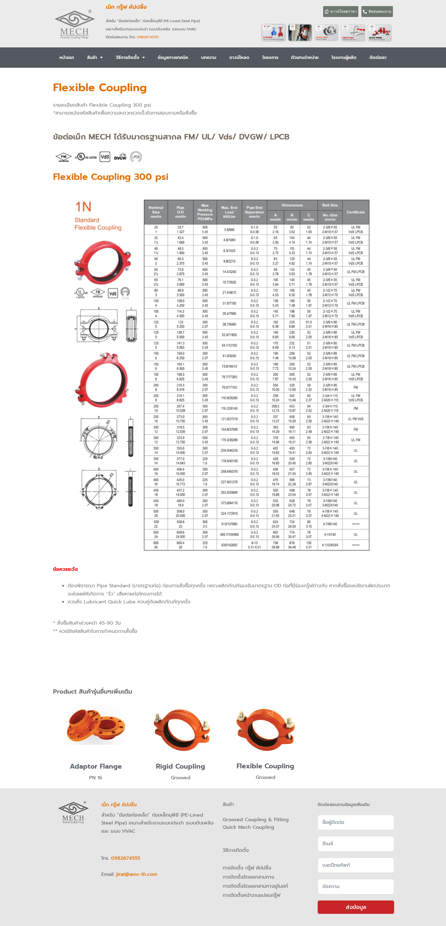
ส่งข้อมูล (356, 907)
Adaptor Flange (96, 766)
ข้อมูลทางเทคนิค (173, 57)
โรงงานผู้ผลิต (344, 57)
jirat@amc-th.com (136, 874)
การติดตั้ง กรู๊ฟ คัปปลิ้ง (248, 868)
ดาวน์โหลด (239, 57)
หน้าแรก (66, 57)
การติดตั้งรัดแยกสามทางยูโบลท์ (255, 886)
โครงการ (270, 57)
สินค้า (92, 57)
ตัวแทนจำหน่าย (305, 57)
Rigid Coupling (180, 766)
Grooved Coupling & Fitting (256, 819)
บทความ (208, 57)
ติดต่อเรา (378, 57)
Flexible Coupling (265, 766)
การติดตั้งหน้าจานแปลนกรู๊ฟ (251, 895)
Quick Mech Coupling (248, 827)
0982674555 (147, 37)
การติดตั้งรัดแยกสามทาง (248, 877)
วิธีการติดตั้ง (127, 57)
